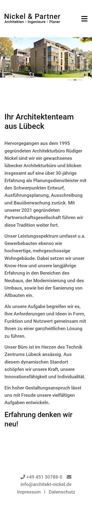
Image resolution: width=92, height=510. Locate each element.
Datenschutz (62, 492)
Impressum (29, 492)
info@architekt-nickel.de (46, 484)
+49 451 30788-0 (44, 477)
